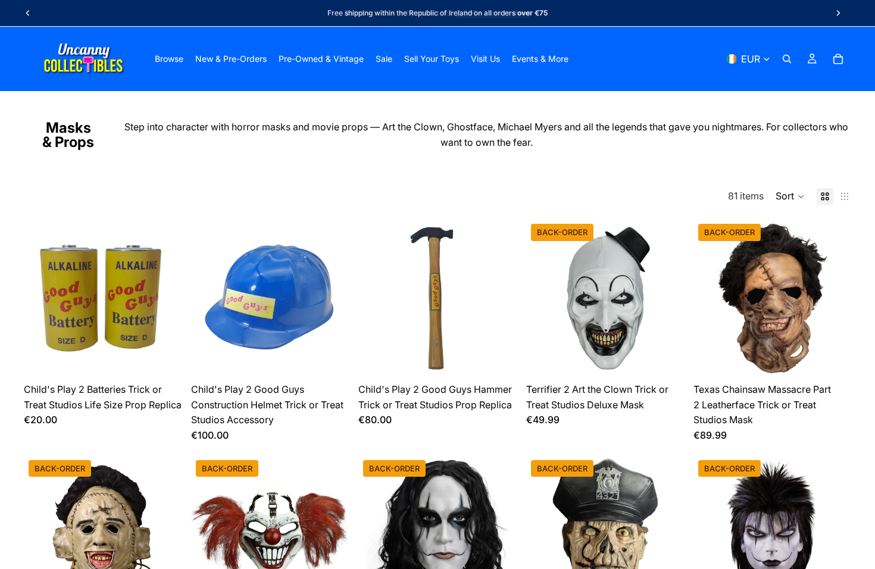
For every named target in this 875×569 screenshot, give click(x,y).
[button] (790, 196)
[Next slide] (838, 13)
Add (173, 359)
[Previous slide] (28, 13)
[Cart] (838, 59)
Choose (675, 359)
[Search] (787, 59)
